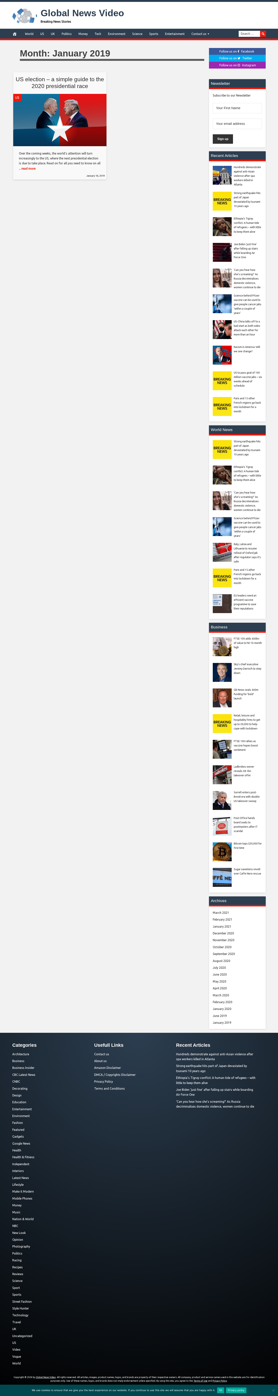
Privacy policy (236, 1390)
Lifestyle (18, 1184)
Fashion (17, 1122)
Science (137, 34)
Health (16, 1150)
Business (18, 1061)
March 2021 (221, 912)
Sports (153, 34)
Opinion (17, 1239)
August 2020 (221, 961)
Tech (98, 34)
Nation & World (23, 1219)
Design (17, 1095)
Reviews (17, 1274)
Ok (220, 1390)
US (42, 34)
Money (83, 34)
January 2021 (222, 926)
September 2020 (224, 954)
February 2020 (222, 1002)
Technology (20, 1315)
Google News (21, 1143)
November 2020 (223, 940)
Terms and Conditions (109, 1088)
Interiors (18, 1171)
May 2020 (219, 981)
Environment (116, 34)
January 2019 (222, 1022)
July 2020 (219, 967)
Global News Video (82, 13)
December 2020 (223, 933)
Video (16, 1349)
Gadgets (18, 1136)
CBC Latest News (23, 1074)
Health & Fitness (23, 1157)
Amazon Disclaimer (107, 1067)
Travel (16, 1322)
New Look (19, 1233)
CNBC (16, 1081)
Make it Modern (23, 1191)
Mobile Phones (22, 1198)
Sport (16, 1287)
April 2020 (220, 988)
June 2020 (220, 974)
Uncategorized (22, 1336)
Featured (18, 1129)
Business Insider (23, 1067)
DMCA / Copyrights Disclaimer (115, 1074)
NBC (15, 1226)
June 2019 (220, 1015)
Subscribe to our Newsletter (232, 95)
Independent (20, 1164)
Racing (17, 1260)
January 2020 (222, 1008)
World (29, 34)
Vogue (16, 1356)
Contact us (198, 34)
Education (19, 1102)
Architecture (20, 1054)
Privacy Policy (103, 1081)
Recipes (17, 1267)
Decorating (19, 1088)
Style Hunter (20, 1308)
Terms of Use (200, 1381)
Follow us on (236, 51)
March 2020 (221, 995)
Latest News (20, 1178)
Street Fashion (22, 1301)
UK (53, 34)
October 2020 (222, 947)
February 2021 (222, 919)
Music (16, 1212)
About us (100, 1061)
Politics (67, 34)
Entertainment (175, 34)
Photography (21, 1246)
